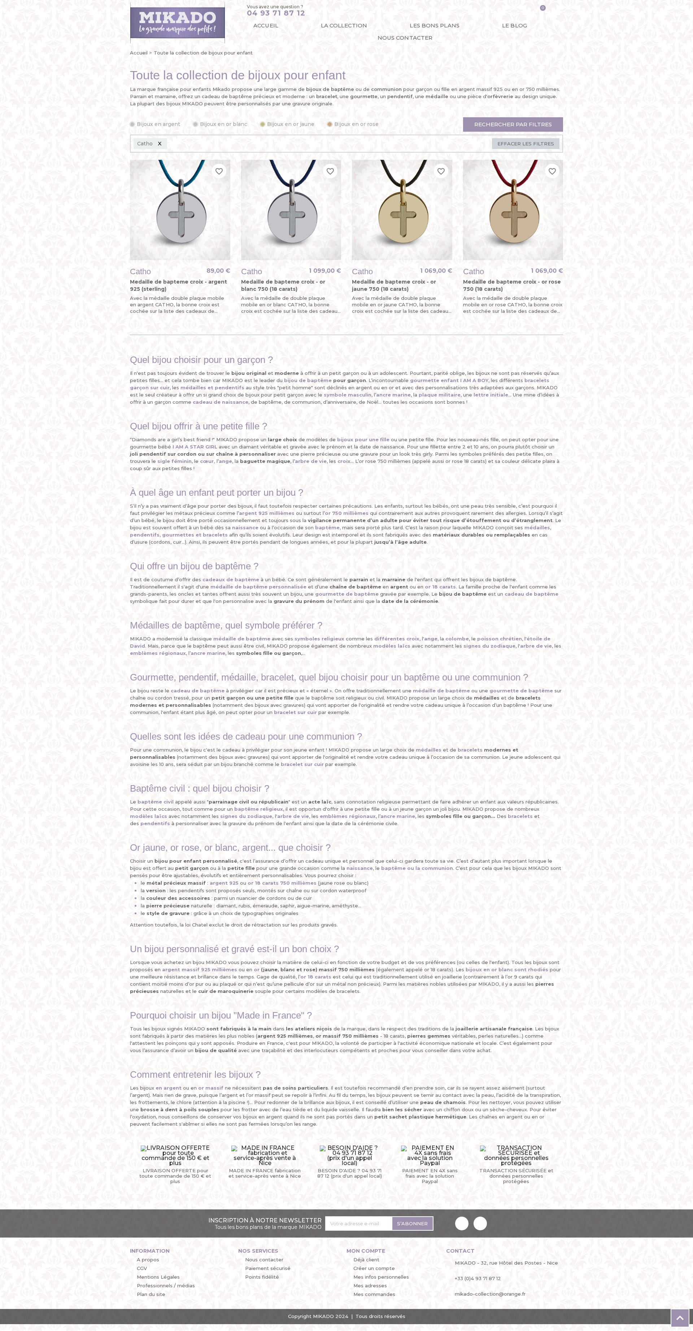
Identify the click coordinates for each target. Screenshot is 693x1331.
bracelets (520, 816)
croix (343, 461)
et (212, 387)
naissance (359, 868)
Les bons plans (434, 25)
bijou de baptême (308, 380)
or (257, 969)
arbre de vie (536, 646)
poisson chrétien (499, 639)
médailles (428, 750)
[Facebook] (461, 1223)
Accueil (265, 25)
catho (140, 271)
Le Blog (514, 25)
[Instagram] (480, 1223)
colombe (457, 639)
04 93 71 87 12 (276, 13)
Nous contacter (405, 37)
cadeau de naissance (220, 402)
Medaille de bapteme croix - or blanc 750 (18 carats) (283, 285)
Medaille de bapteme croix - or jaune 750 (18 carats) (394, 285)
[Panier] (540, 10)
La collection (344, 25)
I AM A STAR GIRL (195, 447)
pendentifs (155, 823)
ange (225, 461)
